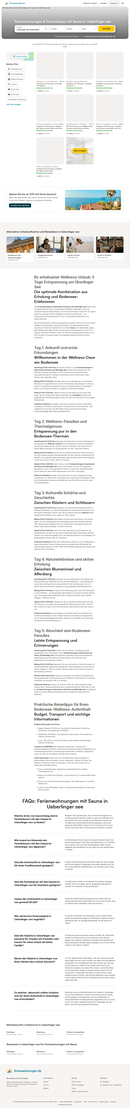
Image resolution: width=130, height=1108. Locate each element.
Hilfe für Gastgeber (78, 1085)
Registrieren (114, 3)
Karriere (45, 1082)
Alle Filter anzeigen (13, 104)
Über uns (46, 1085)
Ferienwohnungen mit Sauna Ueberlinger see (99, 36)
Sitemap (113, 1102)
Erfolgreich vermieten (90, 3)
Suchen (106, 29)
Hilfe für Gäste (76, 1082)
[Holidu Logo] (15, 3)
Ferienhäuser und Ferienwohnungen (66, 36)
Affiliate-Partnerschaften (80, 1091)
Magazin (46, 1088)
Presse (74, 1088)
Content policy (104, 1102)
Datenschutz (93, 1102)
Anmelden (103, 3)
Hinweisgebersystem (65, 1104)
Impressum (78, 1102)
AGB (85, 1102)
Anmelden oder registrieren (20, 205)
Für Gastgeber (104, 1082)
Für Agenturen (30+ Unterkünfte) (111, 1085)
